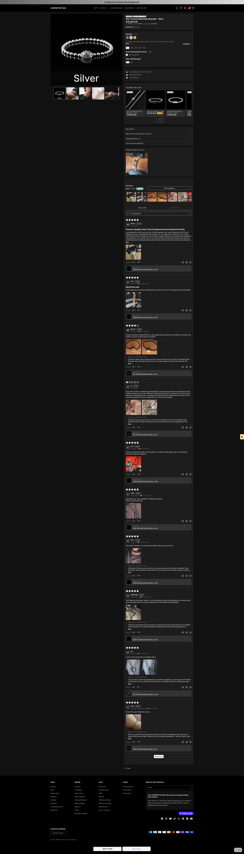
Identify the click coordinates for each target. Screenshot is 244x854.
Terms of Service (128, 786)
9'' (144, 48)
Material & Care (103, 806)
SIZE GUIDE (186, 44)
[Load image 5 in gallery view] (111, 93)
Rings (52, 790)
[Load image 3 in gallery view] (85, 93)
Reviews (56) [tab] (142, 208)
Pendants (53, 796)
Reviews (101, 796)
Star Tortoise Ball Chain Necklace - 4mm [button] (145, 694)
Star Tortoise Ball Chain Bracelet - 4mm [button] (145, 374)
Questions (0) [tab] (175, 208)
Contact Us (102, 786)
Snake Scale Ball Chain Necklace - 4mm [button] (145, 269)
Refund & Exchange (105, 803)
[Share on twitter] (186, 262)
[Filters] (128, 213)
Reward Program (80, 796)
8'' (140, 48)
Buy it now (137, 849)
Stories (77, 810)
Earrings (53, 786)
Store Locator (79, 793)
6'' (131, 48)
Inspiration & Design (81, 813)
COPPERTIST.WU (60, 839)
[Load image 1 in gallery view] (59, 93)
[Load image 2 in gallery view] (72, 93)
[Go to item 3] (152, 197)
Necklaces (54, 810)
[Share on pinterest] (190, 262)
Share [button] (128, 768)
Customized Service (57, 806)
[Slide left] (52, 93)
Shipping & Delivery (105, 800)
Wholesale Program (81, 800)
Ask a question (169, 188)
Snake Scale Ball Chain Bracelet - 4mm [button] (145, 749)
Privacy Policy (127, 790)
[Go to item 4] (162, 197)
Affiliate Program (80, 803)
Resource (77, 806)
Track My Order (104, 790)
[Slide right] (120, 93)
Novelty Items (55, 793)
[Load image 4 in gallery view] (98, 93)
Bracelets (53, 800)
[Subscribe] (191, 787)
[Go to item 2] (141, 197)
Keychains (54, 803)
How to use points (104, 810)
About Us (77, 786)
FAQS (100, 793)
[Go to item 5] (172, 197)
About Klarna (127, 793)
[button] (104, 8)
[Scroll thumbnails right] (189, 196)
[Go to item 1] (131, 197)
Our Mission (78, 790)
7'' (136, 48)
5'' (127, 48)
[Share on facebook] (183, 262)
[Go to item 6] (183, 197)
